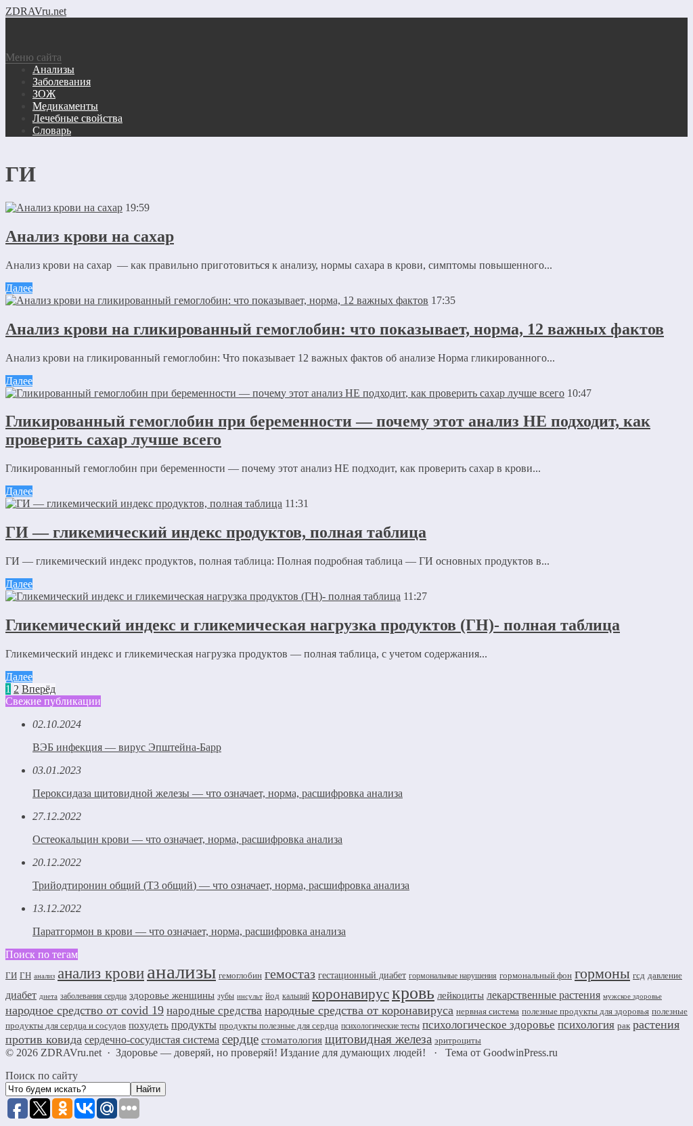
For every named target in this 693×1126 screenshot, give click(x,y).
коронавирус (350, 994)
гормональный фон (535, 975)
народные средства (214, 1010)
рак (623, 1025)
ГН (25, 975)
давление (665, 975)
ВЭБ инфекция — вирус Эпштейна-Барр (126, 747)
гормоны (602, 974)
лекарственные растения (543, 995)
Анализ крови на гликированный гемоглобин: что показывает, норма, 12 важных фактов (334, 329)
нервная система (487, 1011)
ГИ (11, 975)
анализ (44, 976)
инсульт (250, 996)
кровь (413, 993)
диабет (21, 995)
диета (48, 996)
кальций (295, 996)
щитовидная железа (378, 1039)
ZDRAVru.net (35, 11)
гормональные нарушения (453, 975)
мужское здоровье (632, 996)
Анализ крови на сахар (89, 236)
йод (272, 996)
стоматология (291, 1040)
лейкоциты (460, 995)
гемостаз (290, 973)
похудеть (149, 1025)
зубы (225, 996)
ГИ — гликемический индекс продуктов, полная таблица (215, 532)
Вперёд (38, 689)
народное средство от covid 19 (84, 1010)
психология (586, 1024)
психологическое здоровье (488, 1024)
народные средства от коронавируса (359, 1010)
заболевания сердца (93, 996)
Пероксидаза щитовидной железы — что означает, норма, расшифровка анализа (217, 793)
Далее (18, 288)
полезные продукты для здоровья (585, 1011)
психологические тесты (380, 1026)
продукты (194, 1024)
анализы (181, 971)
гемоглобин (240, 975)
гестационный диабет (362, 975)
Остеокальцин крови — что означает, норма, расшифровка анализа (187, 839)
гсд (639, 975)
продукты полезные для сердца (278, 1025)
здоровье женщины (172, 995)
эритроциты (457, 1040)
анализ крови (101, 973)
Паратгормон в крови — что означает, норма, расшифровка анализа (189, 931)
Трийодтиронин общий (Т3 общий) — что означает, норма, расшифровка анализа (220, 885)
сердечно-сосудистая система (152, 1039)
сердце (240, 1039)
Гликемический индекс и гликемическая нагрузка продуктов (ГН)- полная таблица (312, 625)
